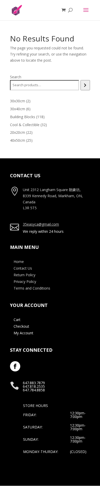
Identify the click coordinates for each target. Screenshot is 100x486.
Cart (17, 319)
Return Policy (24, 274)
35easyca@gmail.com (41, 224)
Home (19, 261)
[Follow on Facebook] (15, 366)
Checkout (21, 326)
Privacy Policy (25, 281)
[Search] (85, 85)
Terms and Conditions (32, 288)
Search (15, 76)
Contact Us (23, 268)
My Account (23, 332)
